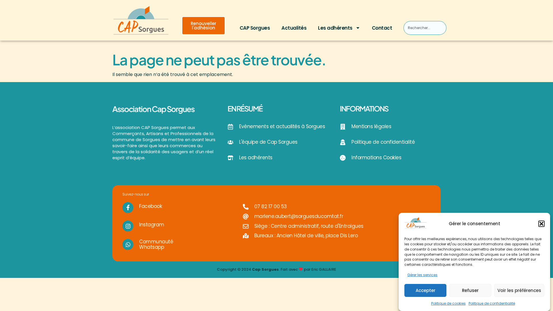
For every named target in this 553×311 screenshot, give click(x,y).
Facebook (150, 206)
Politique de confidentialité (492, 303)
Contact (382, 27)
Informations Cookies (376, 157)
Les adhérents (335, 27)
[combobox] (425, 28)
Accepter (425, 290)
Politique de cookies (448, 303)
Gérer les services (422, 274)
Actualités (293, 27)
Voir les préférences (519, 290)
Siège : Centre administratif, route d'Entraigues (308, 226)
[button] (541, 224)
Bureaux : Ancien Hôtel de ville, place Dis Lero (306, 235)
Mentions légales (371, 126)
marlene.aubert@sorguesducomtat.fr (298, 216)
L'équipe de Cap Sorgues (268, 142)
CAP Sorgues (255, 27)
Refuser (470, 290)
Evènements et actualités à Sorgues (282, 126)
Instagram (151, 224)
